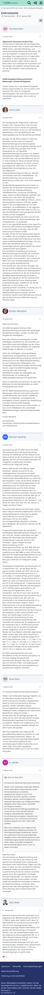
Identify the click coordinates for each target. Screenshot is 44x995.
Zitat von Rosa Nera (15, 777)
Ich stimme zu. (7, 993)
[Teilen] (41, 20)
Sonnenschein (9, 16)
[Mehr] (40, 36)
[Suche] (29, 3)
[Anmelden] (35, 3)
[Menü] (41, 3)
